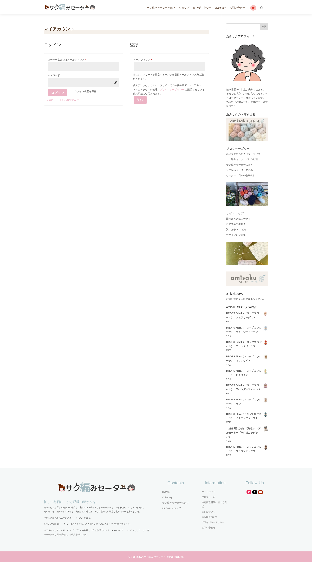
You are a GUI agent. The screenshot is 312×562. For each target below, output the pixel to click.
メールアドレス (144, 60)
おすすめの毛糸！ (236, 224)
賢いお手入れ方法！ (237, 229)
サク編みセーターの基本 (239, 164)
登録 (140, 100)
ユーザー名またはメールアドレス (68, 60)
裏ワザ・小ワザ (202, 7)
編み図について (210, 517)
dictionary (220, 7)
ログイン (57, 92)
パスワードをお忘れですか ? (62, 100)
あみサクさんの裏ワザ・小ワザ (243, 153)
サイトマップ (208, 491)
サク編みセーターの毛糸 (239, 170)
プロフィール (208, 497)
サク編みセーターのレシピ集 (242, 159)
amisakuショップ (171, 508)
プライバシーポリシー (172, 89)
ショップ (184, 7)
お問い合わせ (237, 7)
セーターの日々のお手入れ (240, 175)
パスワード (56, 76)
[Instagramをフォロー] (249, 492)
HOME (166, 491)
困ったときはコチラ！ (238, 218)
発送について (208, 511)
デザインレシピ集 (236, 234)
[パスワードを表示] (115, 82)
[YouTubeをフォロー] (260, 492)
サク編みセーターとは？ (161, 7)
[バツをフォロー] (254, 492)
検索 (264, 26)
